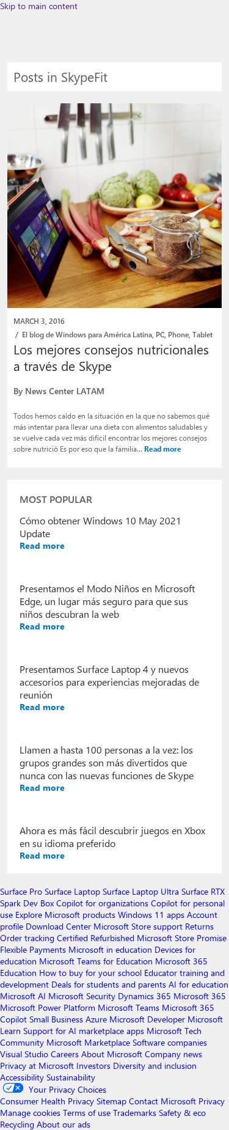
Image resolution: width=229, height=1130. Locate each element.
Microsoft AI (23, 996)
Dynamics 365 (144, 996)
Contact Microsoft (162, 1101)
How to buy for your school (90, 972)
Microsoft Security (81, 996)
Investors (93, 1065)
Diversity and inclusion (155, 1065)
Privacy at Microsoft (37, 1065)
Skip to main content (39, 6)
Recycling (17, 1124)
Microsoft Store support (138, 926)
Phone (178, 334)
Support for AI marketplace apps (83, 1030)
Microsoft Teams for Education (96, 961)
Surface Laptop (72, 891)
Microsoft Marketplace (88, 1042)
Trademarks (134, 1112)
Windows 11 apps (151, 914)
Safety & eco (182, 1112)
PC (160, 334)
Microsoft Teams (128, 1007)
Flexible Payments (33, 949)
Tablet (202, 334)
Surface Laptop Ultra (141, 891)
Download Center (58, 926)
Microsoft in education (110, 949)
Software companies (170, 1042)
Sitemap (111, 1101)
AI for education (198, 984)
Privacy (211, 1101)
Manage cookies (30, 1112)
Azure (96, 1019)
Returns (199, 926)
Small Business (56, 1019)
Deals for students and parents (108, 984)
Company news (173, 1054)
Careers (65, 1054)
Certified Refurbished (95, 938)
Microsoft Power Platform (47, 1007)
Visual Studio (24, 1054)
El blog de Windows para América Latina (87, 334)
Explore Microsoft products (65, 914)
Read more (162, 448)
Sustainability (70, 1077)
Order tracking (27, 938)
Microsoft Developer (147, 1019)
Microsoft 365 (199, 996)
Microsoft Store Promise (182, 938)
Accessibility (22, 1077)
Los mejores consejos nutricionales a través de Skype (111, 357)
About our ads (63, 1124)
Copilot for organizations (102, 903)
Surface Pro (21, 891)
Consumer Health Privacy (47, 1101)
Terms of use (87, 1112)
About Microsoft (111, 1054)
